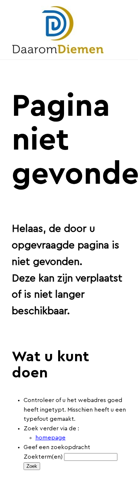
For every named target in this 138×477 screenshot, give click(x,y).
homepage (50, 438)
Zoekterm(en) (43, 457)
